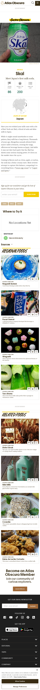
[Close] (37, 670)
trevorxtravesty (14, 238)
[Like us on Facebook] (4, 617)
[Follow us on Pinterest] (28, 617)
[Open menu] (38, 2)
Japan (20, 118)
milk (12, 203)
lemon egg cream (22, 168)
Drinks (20, 70)
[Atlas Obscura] (13, 3)
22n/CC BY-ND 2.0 (34, 63)
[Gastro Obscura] (20, 20)
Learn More (20, 589)
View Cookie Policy (20, 677)
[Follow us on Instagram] (22, 617)
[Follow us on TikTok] (17, 617)
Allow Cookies (20, 681)
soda (5, 203)
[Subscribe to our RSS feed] (33, 617)
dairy (19, 203)
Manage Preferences (20, 686)
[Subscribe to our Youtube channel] (11, 617)
